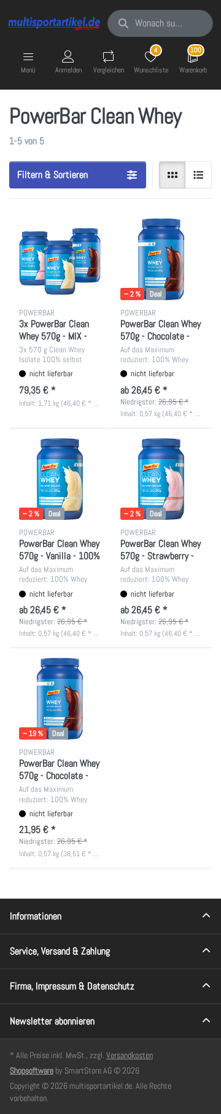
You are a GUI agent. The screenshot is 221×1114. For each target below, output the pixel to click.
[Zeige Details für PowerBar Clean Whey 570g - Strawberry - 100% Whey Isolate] (161, 479)
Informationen (35, 916)
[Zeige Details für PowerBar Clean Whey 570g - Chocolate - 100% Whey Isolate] (161, 259)
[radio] (172, 174)
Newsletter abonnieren (52, 1021)
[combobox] (160, 23)
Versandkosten (129, 1055)
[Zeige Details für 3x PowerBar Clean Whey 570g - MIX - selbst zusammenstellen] (60, 259)
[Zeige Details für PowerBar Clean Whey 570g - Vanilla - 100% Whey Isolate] (60, 479)
